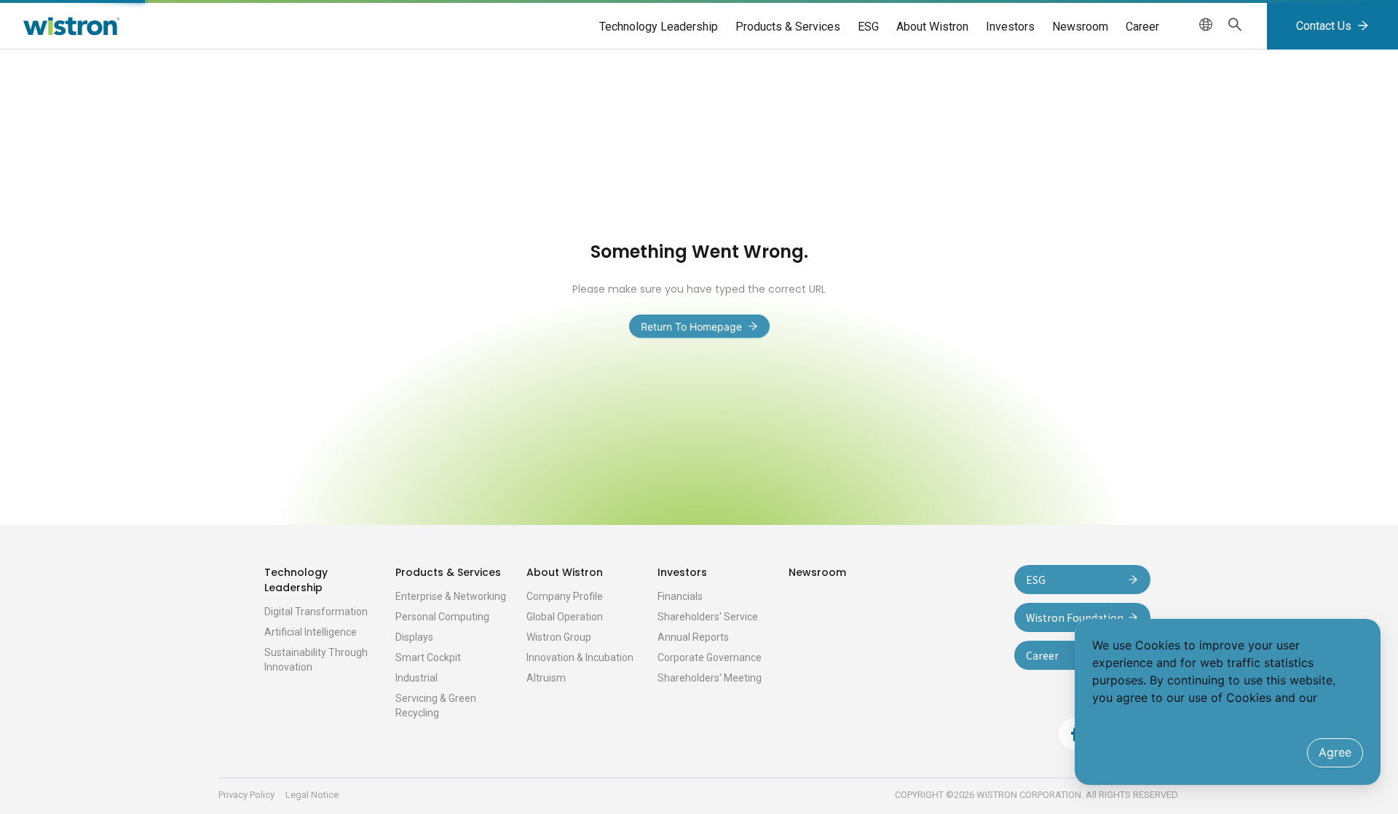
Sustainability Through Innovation (316, 660)
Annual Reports (693, 637)
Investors (1010, 26)
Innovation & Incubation (579, 657)
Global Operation (564, 617)
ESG (868, 26)
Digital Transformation (316, 611)
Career (1142, 26)
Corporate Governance (709, 657)
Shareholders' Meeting (709, 678)
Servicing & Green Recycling (435, 705)
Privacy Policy (246, 794)
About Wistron (932, 26)
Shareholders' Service (707, 617)
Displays (414, 637)
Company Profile (564, 596)
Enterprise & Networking (450, 596)
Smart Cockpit (428, 657)
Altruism (546, 678)
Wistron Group (558, 637)
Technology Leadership (658, 26)
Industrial (416, 678)
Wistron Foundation (1074, 617)
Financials (680, 596)
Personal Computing (442, 617)
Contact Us (1323, 26)
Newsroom (1080, 26)
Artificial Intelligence (310, 632)
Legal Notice (312, 794)
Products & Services (787, 26)
